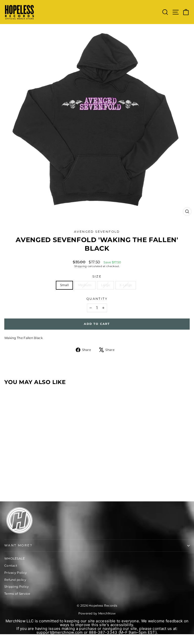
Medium (84, 285)
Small (64, 285)
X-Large (125, 285)
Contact (10, 565)
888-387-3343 (103, 632)
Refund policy (15, 580)
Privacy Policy (15, 573)
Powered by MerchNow (97, 613)
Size (97, 276)
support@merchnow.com (59, 632)
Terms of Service (17, 594)
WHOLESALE (14, 558)
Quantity (97, 299)
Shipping (80, 266)
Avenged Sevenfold (97, 231)
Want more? (18, 545)
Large (105, 285)
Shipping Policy (16, 586)
